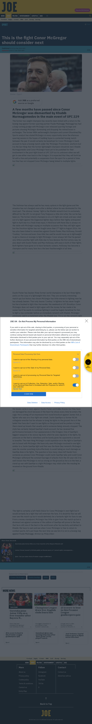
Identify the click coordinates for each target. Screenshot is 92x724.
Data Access (46, 403)
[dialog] (46, 362)
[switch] (76, 359)
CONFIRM (28, 394)
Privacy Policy (59, 403)
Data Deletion (32, 403)
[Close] (87, 321)
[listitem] (46, 354)
